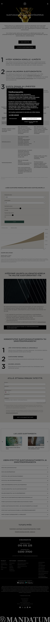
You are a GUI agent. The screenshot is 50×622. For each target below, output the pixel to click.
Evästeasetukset (13, 118)
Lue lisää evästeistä (14, 115)
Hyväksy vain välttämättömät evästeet (31, 122)
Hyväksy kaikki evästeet (31, 118)
